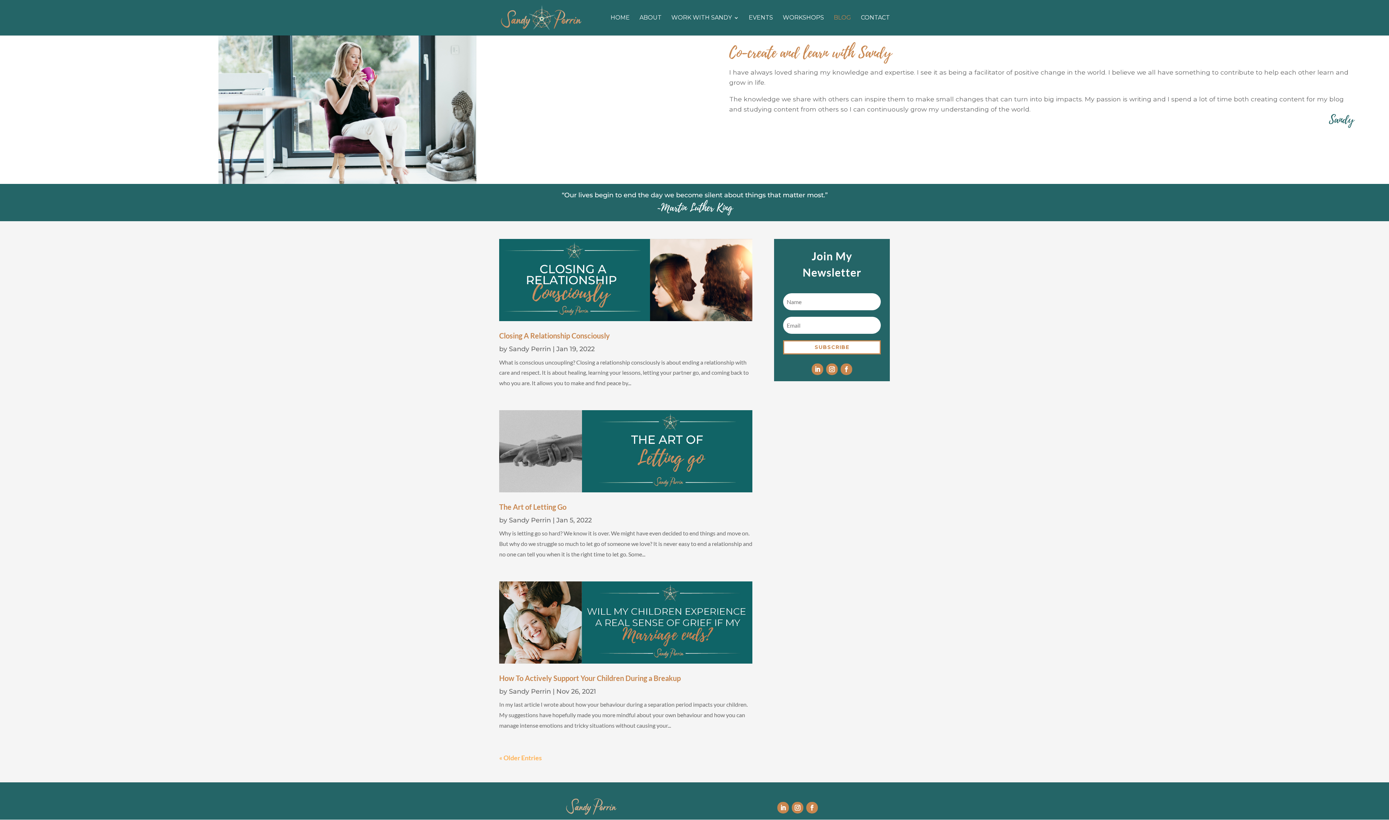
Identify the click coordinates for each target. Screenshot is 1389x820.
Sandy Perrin (530, 349)
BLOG (842, 18)
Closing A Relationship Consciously (554, 335)
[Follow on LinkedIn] (817, 369)
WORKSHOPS (803, 18)
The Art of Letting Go (532, 506)
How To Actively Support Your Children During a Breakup (590, 678)
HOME (620, 18)
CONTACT (875, 18)
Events (761, 18)
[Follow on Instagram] (832, 369)
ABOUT (651, 18)
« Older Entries (520, 758)
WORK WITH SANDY (701, 18)
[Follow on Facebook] (846, 369)
